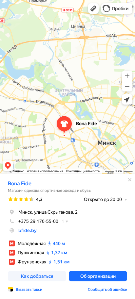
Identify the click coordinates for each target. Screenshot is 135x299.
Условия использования (45, 171)
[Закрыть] (129, 179)
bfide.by (27, 230)
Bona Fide (19, 183)
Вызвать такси (29, 289)
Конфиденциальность (83, 171)
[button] (93, 8)
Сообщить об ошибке (107, 289)
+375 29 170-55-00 (38, 221)
